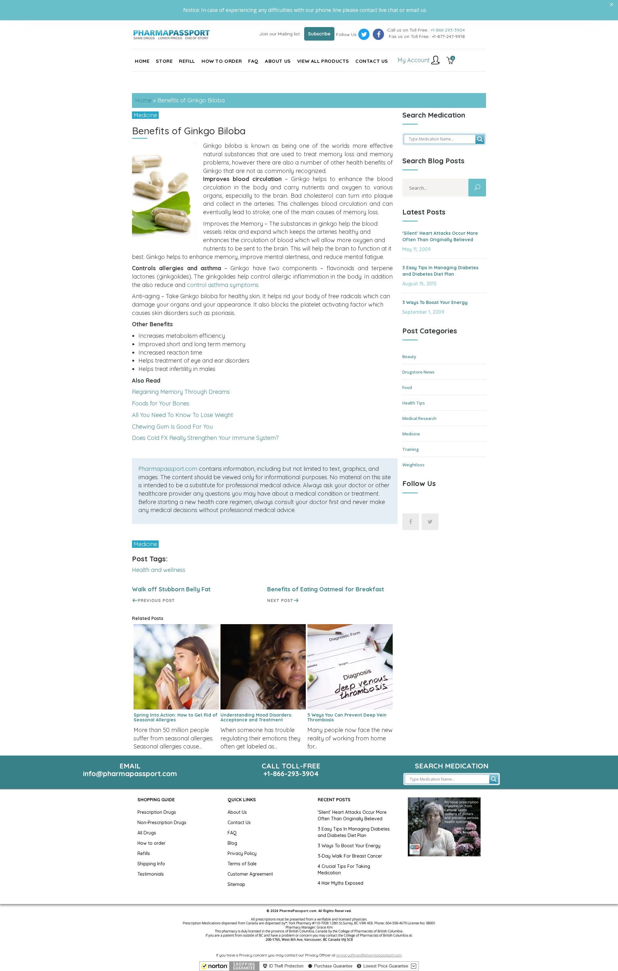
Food (407, 387)
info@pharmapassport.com (130, 773)
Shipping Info (151, 864)
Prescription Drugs (156, 812)
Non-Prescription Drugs (161, 822)
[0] (450, 61)
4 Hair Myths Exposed (340, 883)
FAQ (232, 833)
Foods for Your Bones (160, 403)
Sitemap (236, 884)
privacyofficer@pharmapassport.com (369, 955)
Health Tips (413, 403)
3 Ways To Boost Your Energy (435, 302)
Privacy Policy (242, 853)
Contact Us (239, 822)
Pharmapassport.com (167, 468)
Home (143, 100)
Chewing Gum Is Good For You (172, 426)
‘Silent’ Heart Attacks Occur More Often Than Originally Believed (440, 236)
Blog (232, 843)
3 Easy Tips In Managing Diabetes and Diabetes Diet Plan (440, 271)
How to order (151, 843)
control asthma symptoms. (223, 285)
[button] (309, 966)
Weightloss (413, 465)
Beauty (409, 356)
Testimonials (150, 874)
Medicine (145, 115)
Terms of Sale (242, 864)
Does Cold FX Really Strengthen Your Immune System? (205, 438)
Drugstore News (418, 372)
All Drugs (146, 833)
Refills (143, 853)
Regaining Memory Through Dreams (181, 391)
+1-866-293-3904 (448, 30)
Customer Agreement (250, 874)
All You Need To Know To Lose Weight (182, 415)
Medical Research (419, 418)
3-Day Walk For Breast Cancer (350, 856)
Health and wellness (158, 570)
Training (410, 449)
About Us (237, 812)
